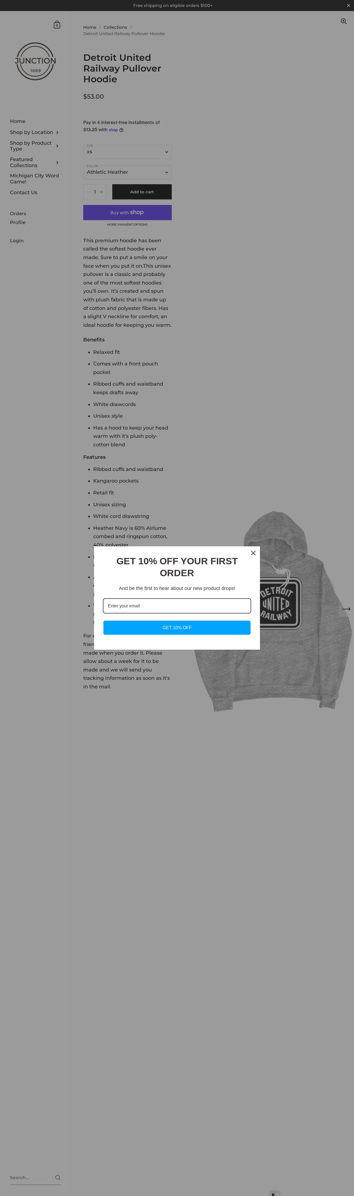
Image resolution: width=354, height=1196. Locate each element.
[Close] (253, 553)
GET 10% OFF (177, 627)
